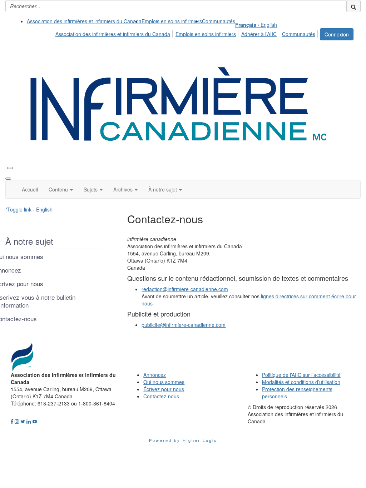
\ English (256, 24)
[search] (353, 6)
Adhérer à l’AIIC (259, 34)
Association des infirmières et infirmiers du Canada (84, 21)
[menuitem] (84, 21)
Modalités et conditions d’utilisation (301, 381)
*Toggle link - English (29, 209)
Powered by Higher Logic (183, 440)
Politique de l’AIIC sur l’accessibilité (301, 374)
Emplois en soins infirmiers (172, 21)
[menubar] (187, 33)
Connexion (337, 34)
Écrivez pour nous (163, 389)
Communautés (218, 21)
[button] (60, 189)
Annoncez (154, 374)
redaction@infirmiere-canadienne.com (185, 289)
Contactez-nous (161, 396)
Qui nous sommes (163, 381)
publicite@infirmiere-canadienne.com (184, 324)
